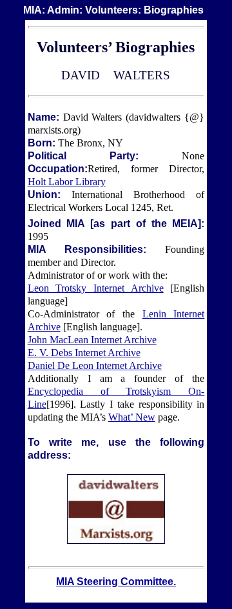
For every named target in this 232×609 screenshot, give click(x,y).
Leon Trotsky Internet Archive (96, 288)
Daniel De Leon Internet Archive (95, 365)
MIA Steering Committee (114, 581)
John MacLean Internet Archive (92, 339)
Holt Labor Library (67, 181)
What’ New (131, 417)
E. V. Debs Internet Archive (84, 352)
